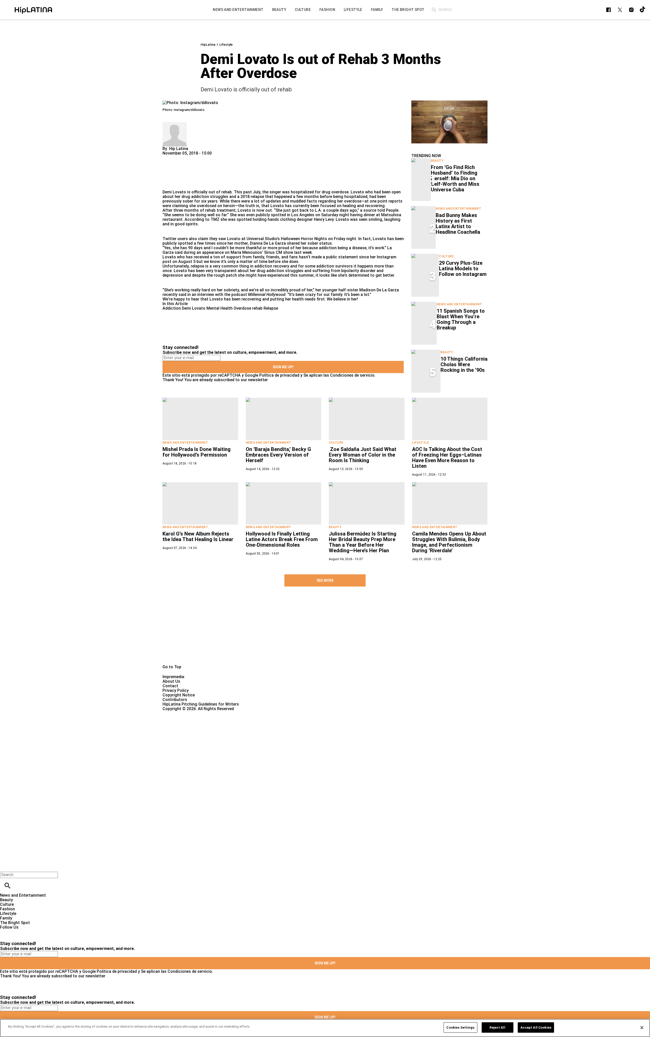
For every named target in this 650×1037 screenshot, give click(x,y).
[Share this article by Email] (205, 157)
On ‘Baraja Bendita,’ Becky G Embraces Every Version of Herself (278, 454)
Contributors (174, 699)
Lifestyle (226, 44)
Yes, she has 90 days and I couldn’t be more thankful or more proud (226, 247)
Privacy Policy (175, 690)
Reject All (497, 1027)
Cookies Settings (460, 1027)
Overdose (242, 308)
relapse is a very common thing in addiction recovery (240, 266)
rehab (257, 308)
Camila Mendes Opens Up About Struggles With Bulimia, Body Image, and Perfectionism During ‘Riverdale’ (449, 542)
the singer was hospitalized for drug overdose (305, 192)
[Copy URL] (174, 172)
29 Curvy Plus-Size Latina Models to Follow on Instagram (462, 268)
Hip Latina (178, 148)
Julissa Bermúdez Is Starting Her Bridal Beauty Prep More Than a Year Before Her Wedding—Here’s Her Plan (362, 542)
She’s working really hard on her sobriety (201, 290)
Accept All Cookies (536, 1027)
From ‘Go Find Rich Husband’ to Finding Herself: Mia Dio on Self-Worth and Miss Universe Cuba (455, 178)
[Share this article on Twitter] (193, 157)
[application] (449, 122)
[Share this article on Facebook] (181, 157)
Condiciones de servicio (352, 375)
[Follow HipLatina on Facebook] (608, 9)
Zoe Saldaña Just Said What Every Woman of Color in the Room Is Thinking (362, 454)
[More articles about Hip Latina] (174, 124)
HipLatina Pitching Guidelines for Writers (200, 704)
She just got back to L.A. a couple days (312, 210)
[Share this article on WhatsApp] (168, 157)
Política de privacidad (279, 375)
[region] (325, 1028)
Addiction (171, 308)
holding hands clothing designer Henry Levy (293, 219)
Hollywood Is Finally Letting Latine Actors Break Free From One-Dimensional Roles (282, 539)
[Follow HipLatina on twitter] (620, 9)
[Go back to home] (266, 729)
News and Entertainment (458, 208)
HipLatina (208, 44)
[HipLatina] (33, 9)
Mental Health (219, 308)
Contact (170, 685)
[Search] (434, 9)
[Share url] (168, 184)
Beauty (437, 160)
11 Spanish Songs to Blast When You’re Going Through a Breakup (461, 319)
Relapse (271, 308)
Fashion (7, 909)
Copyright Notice (178, 695)
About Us (171, 681)
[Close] (641, 1027)
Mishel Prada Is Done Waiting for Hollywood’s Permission (196, 452)
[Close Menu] (5, 866)
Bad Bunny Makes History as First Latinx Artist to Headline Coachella (458, 223)
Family (6, 918)
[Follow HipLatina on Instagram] (631, 9)
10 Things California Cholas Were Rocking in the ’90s (464, 364)
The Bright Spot (15, 922)
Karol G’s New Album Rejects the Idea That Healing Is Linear (197, 536)
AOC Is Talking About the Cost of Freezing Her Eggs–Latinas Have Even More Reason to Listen (447, 457)
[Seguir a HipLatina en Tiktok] (642, 9)
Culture (446, 256)
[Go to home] (325, 631)
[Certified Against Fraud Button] (180, 713)
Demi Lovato (193, 308)
